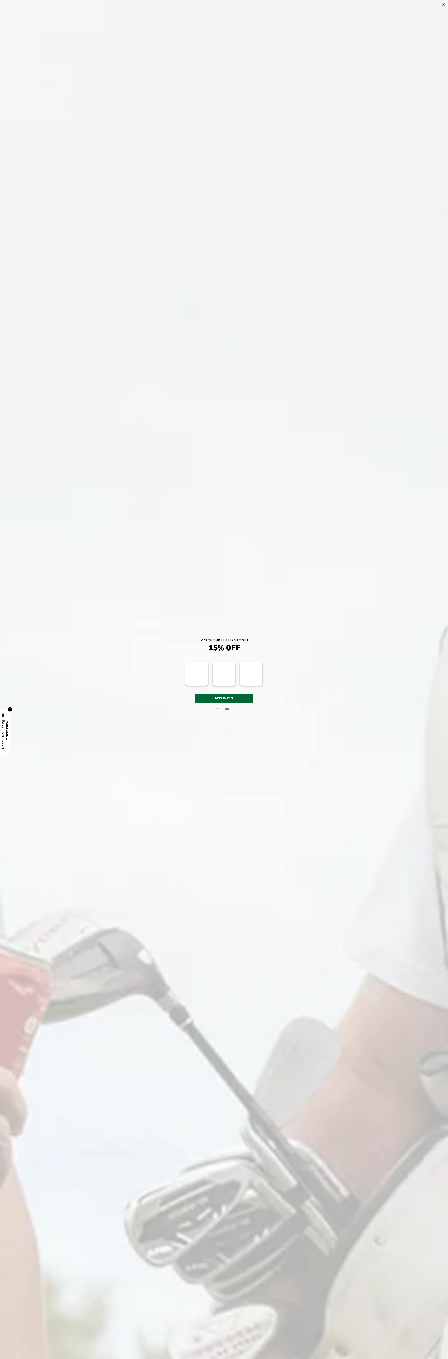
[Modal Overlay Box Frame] (224, 679)
